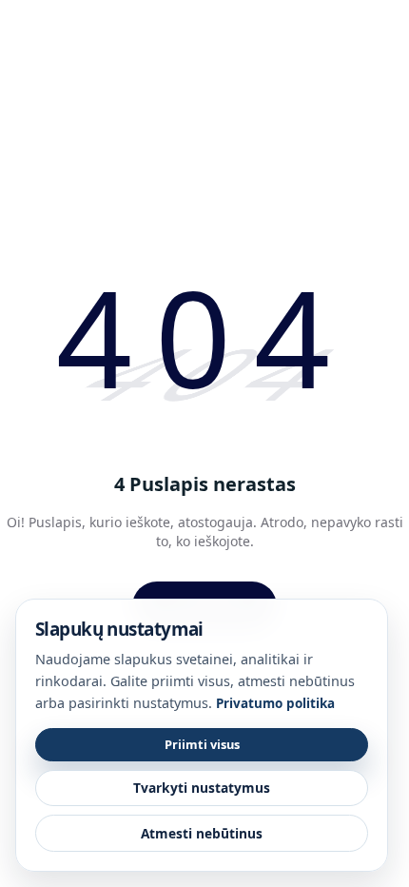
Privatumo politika (275, 703)
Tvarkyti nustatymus (201, 788)
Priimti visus (202, 744)
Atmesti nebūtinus (202, 833)
